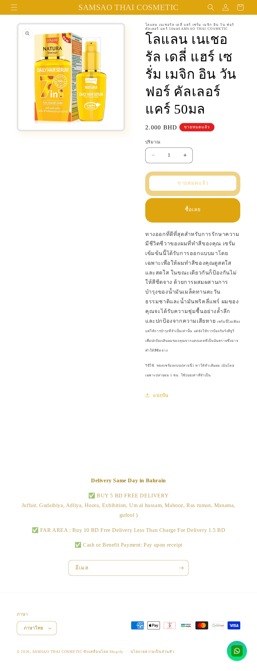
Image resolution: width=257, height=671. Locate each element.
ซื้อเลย (193, 209)
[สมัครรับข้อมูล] (181, 568)
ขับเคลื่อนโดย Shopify (103, 652)
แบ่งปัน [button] (161, 395)
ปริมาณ (152, 141)
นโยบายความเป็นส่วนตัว (152, 652)
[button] (14, 7)
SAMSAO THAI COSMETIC (58, 652)
